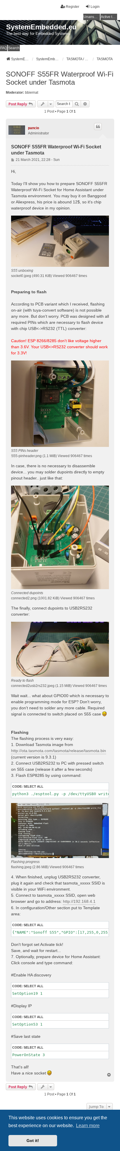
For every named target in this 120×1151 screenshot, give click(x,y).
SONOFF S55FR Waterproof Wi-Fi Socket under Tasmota (59, 78)
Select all (33, 786)
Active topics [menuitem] (109, 17)
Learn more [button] (88, 1125)
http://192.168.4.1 (79, 901)
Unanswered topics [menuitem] (92, 17)
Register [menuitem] (72, 7)
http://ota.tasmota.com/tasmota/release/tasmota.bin (58, 750)
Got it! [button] (33, 1140)
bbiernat (31, 92)
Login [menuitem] (95, 7)
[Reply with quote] (98, 126)
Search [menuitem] (14, 48)
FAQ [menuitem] (3, 48)
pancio (33, 128)
